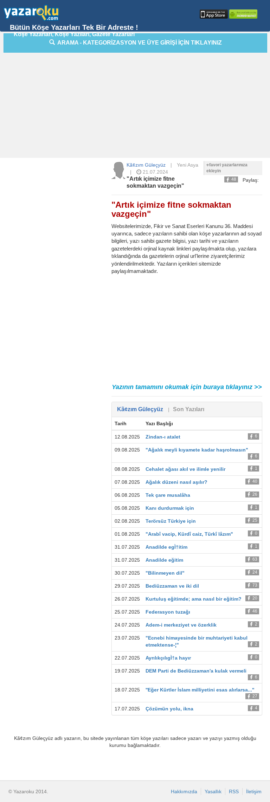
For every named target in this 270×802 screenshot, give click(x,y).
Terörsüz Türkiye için (171, 521)
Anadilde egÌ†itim (166, 547)
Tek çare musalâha (168, 495)
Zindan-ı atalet (163, 437)
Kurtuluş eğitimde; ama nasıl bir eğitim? (194, 599)
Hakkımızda (184, 791)
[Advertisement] (136, 107)
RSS (234, 791)
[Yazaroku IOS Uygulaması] (213, 14)
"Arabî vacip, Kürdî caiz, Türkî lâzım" (189, 534)
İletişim (254, 791)
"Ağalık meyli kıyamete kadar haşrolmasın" (197, 450)
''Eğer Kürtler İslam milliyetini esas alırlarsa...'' (200, 690)
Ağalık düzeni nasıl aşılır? (176, 482)
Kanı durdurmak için (170, 508)
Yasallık (213, 791)
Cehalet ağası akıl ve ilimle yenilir (185, 469)
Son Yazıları (188, 409)
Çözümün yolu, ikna (169, 708)
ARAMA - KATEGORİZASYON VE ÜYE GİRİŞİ (138, 43)
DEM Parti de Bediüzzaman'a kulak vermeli (196, 671)
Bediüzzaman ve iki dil (172, 586)
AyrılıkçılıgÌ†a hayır (168, 658)
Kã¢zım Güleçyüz (146, 165)
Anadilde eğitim (164, 560)
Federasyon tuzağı (168, 612)
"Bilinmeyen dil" (165, 573)
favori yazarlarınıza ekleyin (227, 167)
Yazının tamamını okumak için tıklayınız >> (187, 386)
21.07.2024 (154, 172)
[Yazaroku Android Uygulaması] (242, 14)
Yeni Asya (187, 165)
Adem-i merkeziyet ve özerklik (181, 625)
